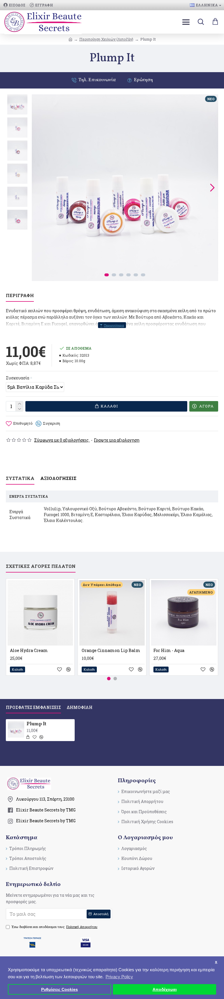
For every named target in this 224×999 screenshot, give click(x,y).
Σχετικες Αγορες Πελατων (41, 566)
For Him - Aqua (168, 650)
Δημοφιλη (79, 707)
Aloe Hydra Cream (29, 650)
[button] (37, 187)
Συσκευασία (17, 378)
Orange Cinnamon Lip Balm (111, 650)
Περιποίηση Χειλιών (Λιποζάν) (106, 39)
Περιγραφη (20, 295)
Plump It (36, 724)
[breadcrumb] (70, 39)
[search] (200, 22)
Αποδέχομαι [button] (165, 989)
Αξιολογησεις (58, 478)
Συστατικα (20, 478)
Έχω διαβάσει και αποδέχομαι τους (54, 927)
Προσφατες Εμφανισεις (33, 707)
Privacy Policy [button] (119, 976)
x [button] (216, 962)
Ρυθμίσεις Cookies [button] (59, 989)
